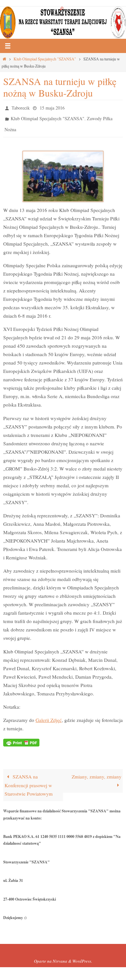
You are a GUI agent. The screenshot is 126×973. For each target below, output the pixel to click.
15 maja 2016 (52, 107)
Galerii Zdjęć (49, 715)
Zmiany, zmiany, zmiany (96, 772)
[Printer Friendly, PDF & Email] (21, 737)
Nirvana (60, 957)
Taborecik (21, 107)
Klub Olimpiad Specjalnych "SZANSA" (45, 58)
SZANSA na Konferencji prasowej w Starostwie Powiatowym (29, 781)
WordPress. (82, 957)
